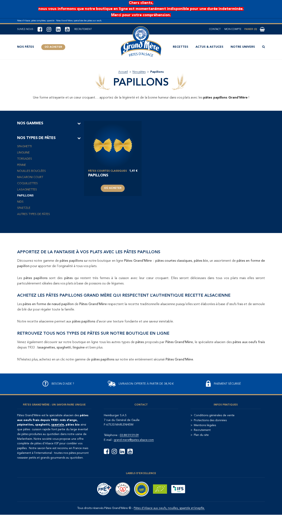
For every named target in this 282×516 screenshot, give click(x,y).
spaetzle (57, 424)
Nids (20, 201)
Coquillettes (27, 183)
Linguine (23, 152)
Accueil (123, 71)
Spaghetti (24, 146)
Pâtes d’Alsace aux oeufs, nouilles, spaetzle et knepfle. (169, 508)
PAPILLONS (98, 175)
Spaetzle (23, 208)
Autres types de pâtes (33, 214)
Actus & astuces (209, 46)
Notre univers (243, 46)
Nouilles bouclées (31, 171)
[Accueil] (141, 41)
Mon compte (232, 29)
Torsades (24, 158)
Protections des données (210, 420)
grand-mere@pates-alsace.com (134, 440)
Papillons (25, 195)
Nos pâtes (25, 46)
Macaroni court (30, 177)
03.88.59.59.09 (129, 435)
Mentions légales (205, 425)
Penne (21, 165)
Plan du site (201, 435)
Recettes (180, 46)
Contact (215, 29)
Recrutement (83, 29)
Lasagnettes (27, 189)
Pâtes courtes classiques (107, 171)
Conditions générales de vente (214, 415)
